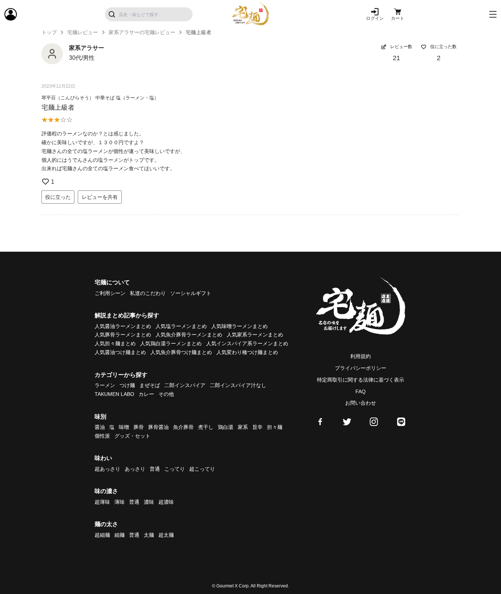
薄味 (119, 502)
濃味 (149, 502)
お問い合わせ (360, 403)
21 (396, 58)
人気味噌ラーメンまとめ (239, 326)
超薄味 (102, 502)
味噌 (124, 427)
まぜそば (149, 385)
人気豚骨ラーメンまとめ (123, 335)
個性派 (102, 436)
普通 (155, 469)
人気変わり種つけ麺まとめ (247, 352)
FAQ (360, 391)
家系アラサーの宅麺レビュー (142, 32)
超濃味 (166, 502)
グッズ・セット (132, 436)
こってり (174, 469)
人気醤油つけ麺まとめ (120, 352)
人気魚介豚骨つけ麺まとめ (181, 352)
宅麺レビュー (82, 32)
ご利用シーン (110, 293)
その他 (166, 394)
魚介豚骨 (183, 427)
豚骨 (139, 427)
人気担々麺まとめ (115, 343)
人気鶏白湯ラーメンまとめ (171, 343)
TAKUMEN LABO (114, 394)
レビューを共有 (100, 197)
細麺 (119, 535)
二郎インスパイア (184, 385)
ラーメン (105, 385)
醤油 (100, 427)
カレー (146, 394)
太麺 (149, 535)
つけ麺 (127, 385)
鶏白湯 (225, 427)
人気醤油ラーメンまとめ (123, 326)
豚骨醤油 (158, 427)
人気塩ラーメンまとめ (181, 326)
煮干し (205, 427)
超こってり (202, 469)
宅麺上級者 (57, 107)
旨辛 (257, 427)
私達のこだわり (148, 293)
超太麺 (166, 535)
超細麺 (102, 535)
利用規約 (360, 356)
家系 (243, 427)
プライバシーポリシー (360, 368)
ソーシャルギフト (190, 293)
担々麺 (274, 427)
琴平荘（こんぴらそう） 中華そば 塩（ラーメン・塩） (100, 98)
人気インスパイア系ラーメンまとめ (247, 343)
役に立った (58, 197)
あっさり (135, 469)
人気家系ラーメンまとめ (255, 335)
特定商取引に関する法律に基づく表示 (360, 380)
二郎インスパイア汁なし (238, 385)
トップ (49, 32)
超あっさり (107, 469)
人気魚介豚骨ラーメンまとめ (189, 335)
